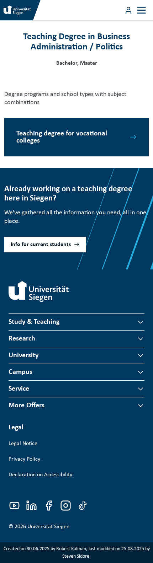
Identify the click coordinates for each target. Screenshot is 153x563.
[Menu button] (128, 10)
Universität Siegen (48, 527)
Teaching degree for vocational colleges (61, 137)
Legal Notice (23, 443)
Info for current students (41, 244)
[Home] (38, 291)
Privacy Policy (24, 459)
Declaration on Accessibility (40, 475)
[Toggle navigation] (141, 10)
